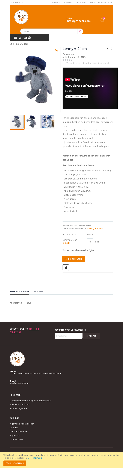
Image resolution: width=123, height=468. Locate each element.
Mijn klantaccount (18, 431)
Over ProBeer (16, 439)
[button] (56, 52)
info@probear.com (19, 383)
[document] (61, 460)
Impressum (15, 435)
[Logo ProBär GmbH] (27, 17)
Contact (68, 3)
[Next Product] (111, 48)
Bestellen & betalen (19, 404)
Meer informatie (35, 457)
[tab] (22, 292)
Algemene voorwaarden (22, 423)
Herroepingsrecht (18, 408)
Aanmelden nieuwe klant (101, 3)
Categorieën (24, 37)
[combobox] (51, 31)
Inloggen (81, 3)
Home (11, 43)
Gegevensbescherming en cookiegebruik (30, 400)
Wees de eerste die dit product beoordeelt (87, 63)
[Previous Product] (108, 48)
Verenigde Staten (95, 228)
